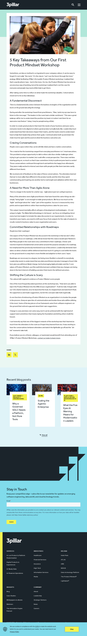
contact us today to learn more (49, 338)
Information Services (41, 572)
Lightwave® (65, 581)
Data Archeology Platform (70, 572)
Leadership (38, 596)
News (36, 604)
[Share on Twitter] (15, 354)
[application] (43, 629)
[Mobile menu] (79, 5)
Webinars (10, 604)
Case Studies (11, 596)
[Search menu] (73, 5)
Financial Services (40, 560)
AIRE (62, 564)
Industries (38, 551)
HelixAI (64, 551)
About (36, 591)
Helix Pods (64, 555)
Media (36, 577)
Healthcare (37, 555)
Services (10, 551)
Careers (36, 608)
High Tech (37, 568)
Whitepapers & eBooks (14, 600)
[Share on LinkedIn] (9, 354)
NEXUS (63, 568)
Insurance (37, 564)
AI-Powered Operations (15, 573)
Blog (8, 591)
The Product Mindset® (68, 577)
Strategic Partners (40, 600)
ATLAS (63, 560)
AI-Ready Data (12, 569)
